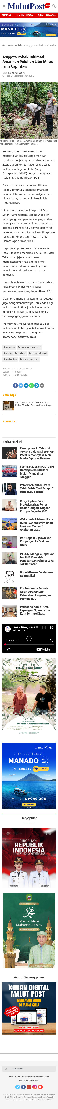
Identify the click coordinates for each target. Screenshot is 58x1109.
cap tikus (10, 347)
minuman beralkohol (31, 347)
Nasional (7, 15)
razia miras (11, 359)
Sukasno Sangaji (23, 368)
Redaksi (18, 371)
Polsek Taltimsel (39, 353)
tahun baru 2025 (30, 359)
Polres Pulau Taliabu (15, 353)
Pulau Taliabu (15, 45)
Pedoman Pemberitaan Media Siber (33, 1077)
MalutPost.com (16, 72)
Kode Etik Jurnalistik (29, 1081)
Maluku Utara (24, 15)
